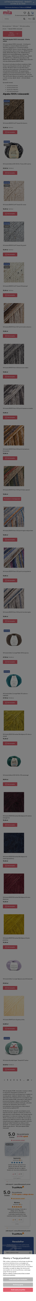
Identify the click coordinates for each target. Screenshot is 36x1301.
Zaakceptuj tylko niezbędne (18, 1279)
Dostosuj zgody (18, 1284)
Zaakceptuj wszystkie (18, 1290)
